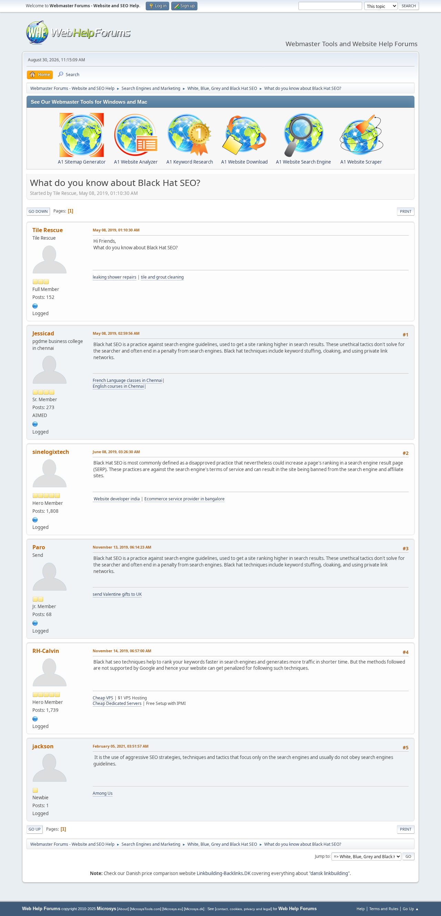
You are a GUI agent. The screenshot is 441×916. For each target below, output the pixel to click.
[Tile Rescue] (35, 305)
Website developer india (117, 499)
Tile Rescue (47, 230)
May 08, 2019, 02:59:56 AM (116, 333)
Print (405, 211)
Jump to (322, 856)
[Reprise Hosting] (35, 718)
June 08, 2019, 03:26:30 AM (116, 451)
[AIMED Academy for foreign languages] (35, 423)
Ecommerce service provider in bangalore (184, 499)
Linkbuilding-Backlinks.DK (223, 873)
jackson (43, 746)
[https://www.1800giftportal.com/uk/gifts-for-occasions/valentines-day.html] (35, 622)
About (123, 909)
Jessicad (43, 333)
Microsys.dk (194, 909)
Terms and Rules (383, 908)
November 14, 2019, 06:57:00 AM (122, 650)
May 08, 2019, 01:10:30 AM (116, 229)
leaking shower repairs (114, 277)
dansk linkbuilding (329, 873)
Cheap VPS (103, 698)
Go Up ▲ (411, 908)
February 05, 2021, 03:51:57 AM (120, 746)
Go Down (38, 211)
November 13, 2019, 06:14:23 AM (122, 547)
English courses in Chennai (118, 386)
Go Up (35, 829)
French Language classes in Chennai (127, 380)
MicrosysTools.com (145, 909)
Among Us (103, 793)
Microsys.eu (172, 909)
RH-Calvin (45, 651)
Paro (38, 547)
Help (361, 908)
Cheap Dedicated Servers (117, 703)
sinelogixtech (50, 452)
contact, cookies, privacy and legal (243, 909)
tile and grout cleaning (162, 277)
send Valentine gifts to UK (117, 594)
